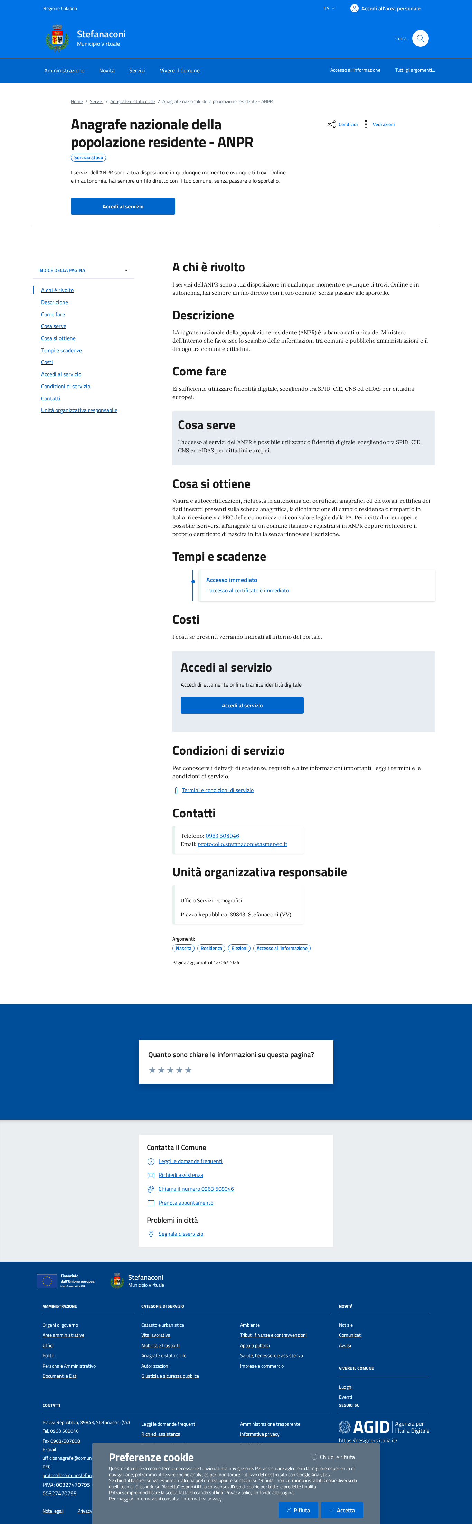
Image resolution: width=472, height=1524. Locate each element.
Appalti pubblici (255, 1345)
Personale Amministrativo (69, 1366)
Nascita (183, 948)
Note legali (53, 1511)
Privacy (84, 1511)
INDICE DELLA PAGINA (61, 270)
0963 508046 (222, 835)
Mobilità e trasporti (160, 1345)
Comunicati (350, 1335)
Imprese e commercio (262, 1366)
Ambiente (250, 1325)
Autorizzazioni (155, 1366)
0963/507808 (65, 1441)
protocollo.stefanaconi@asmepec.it (242, 844)
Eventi (345, 1397)
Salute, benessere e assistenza (271, 1355)
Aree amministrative (63, 1335)
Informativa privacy (260, 1434)
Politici (49, 1355)
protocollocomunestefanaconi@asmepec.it (86, 1475)
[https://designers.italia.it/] (384, 1427)
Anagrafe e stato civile (132, 101)
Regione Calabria (60, 8)
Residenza (211, 948)
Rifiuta (306, 1510)
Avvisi (345, 1345)
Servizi (96, 101)
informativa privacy (202, 1499)
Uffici (48, 1345)
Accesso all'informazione (355, 69)
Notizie (346, 1325)
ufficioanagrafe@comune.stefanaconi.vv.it (86, 1458)
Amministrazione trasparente (270, 1424)
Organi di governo (60, 1325)
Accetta (350, 1510)
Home (77, 101)
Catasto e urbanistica (162, 1325)
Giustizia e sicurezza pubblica (170, 1376)
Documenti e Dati (60, 1376)
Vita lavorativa (155, 1335)
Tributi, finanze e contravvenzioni (273, 1335)
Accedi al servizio (242, 705)
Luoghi (345, 1387)
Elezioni (239, 948)
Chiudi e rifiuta (341, 1456)
